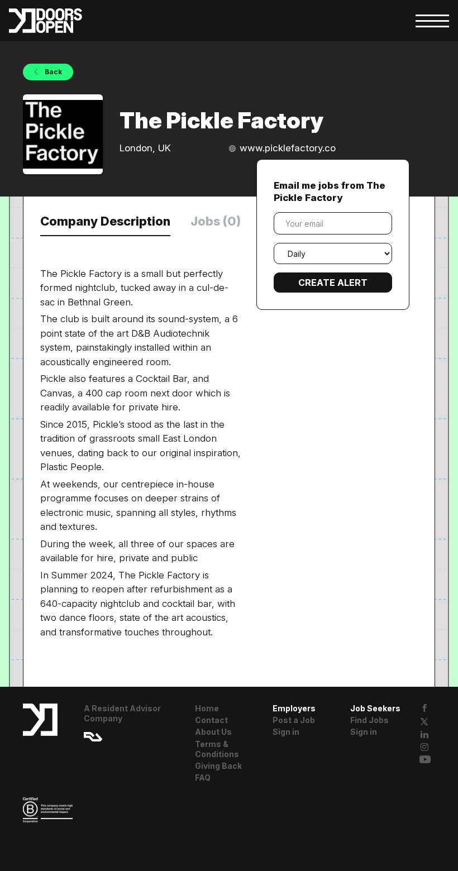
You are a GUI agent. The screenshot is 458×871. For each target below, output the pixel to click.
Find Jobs (369, 720)
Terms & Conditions (217, 749)
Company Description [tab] (105, 221)
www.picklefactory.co (288, 148)
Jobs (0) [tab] (215, 221)
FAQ (203, 777)
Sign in (286, 731)
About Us (213, 731)
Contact (211, 720)
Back (52, 72)
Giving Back (218, 765)
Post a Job (294, 720)
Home (207, 708)
